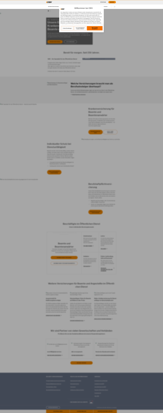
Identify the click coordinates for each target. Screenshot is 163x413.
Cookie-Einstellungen (67, 28)
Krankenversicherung (53, 6)
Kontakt (112, 2)
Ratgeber (105, 6)
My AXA (104, 2)
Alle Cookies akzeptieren (95, 28)
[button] (115, 6)
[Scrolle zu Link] (62, 8)
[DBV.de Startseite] (49, 2)
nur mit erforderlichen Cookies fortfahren (80, 28)
